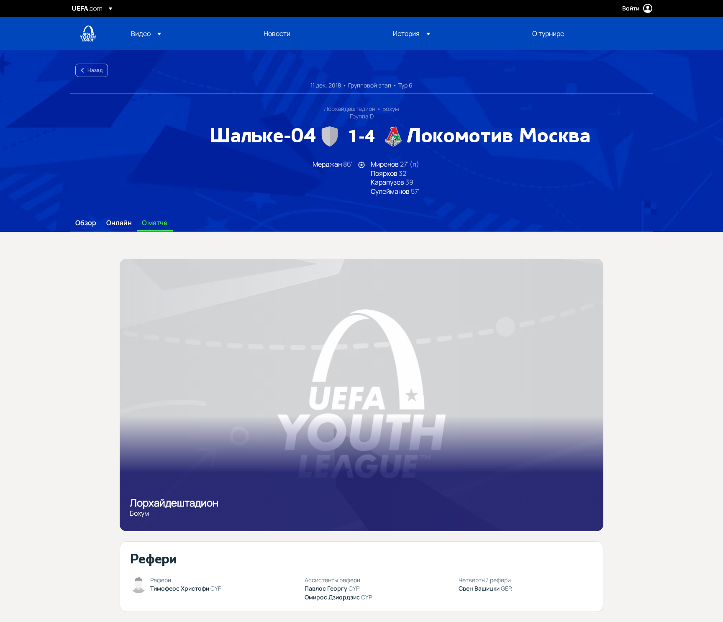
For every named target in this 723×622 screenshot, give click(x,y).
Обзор (85, 223)
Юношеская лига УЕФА (87, 33)
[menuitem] (187, 33)
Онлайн (119, 223)
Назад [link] (95, 70)
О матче (155, 223)
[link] (277, 33)
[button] (146, 33)
